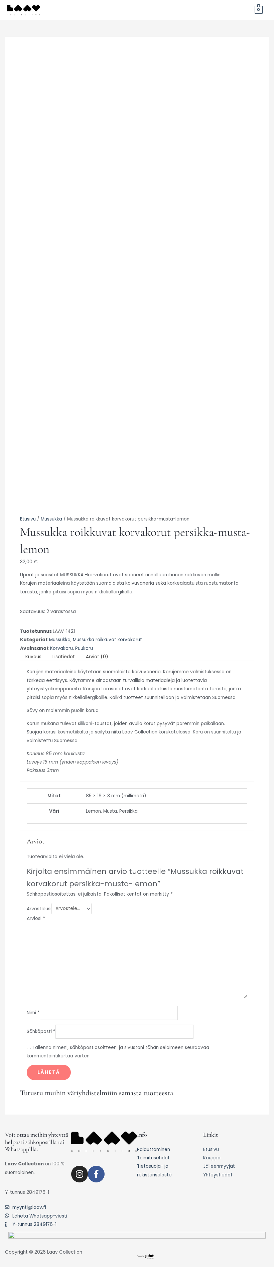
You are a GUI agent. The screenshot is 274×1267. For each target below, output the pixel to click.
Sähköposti (41, 1031)
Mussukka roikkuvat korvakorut (107, 640)
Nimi (33, 1013)
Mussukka (51, 519)
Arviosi (36, 918)
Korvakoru (61, 648)
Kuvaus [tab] (33, 657)
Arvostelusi (39, 908)
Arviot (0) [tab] (97, 657)
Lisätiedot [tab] (63, 657)
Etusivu (28, 519)
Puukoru (84, 648)
